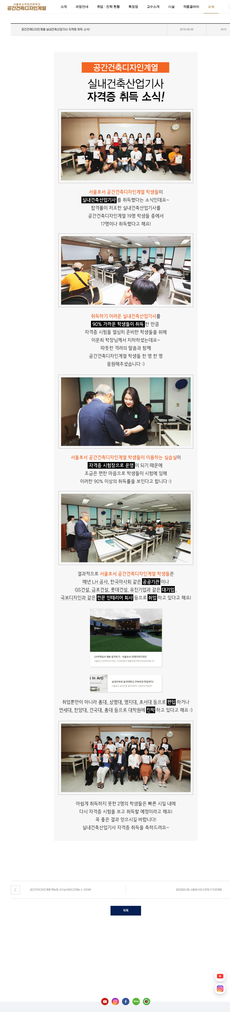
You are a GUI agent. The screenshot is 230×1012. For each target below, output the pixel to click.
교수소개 (153, 6)
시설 (171, 6)
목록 (125, 910)
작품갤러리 (191, 6)
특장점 (133, 6)
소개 (64, 6)
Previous (15, 889)
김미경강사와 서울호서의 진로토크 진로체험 (199, 889)
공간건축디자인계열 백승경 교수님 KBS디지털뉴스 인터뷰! (60, 889)
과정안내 (81, 6)
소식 (211, 6)
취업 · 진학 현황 (108, 6)
